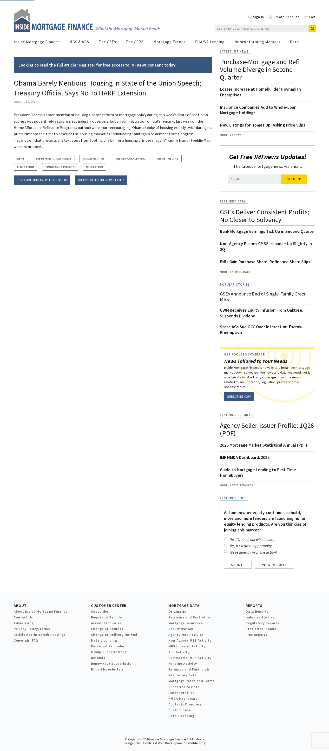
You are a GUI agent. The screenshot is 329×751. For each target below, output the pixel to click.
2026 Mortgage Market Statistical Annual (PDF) (263, 445)
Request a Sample (106, 617)
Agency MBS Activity (185, 634)
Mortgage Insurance (185, 623)
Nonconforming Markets (257, 41)
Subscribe (99, 611)
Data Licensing (104, 640)
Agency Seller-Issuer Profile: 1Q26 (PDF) (267, 429)
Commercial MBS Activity (189, 658)
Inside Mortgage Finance (37, 41)
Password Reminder (108, 646)
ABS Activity (179, 652)
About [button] (20, 605)
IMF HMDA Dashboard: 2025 (245, 457)
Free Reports (256, 634)
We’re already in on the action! (253, 552)
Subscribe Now (239, 396)
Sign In (258, 17)
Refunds (98, 658)
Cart (312, 17)
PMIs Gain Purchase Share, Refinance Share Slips (265, 261)
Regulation (94, 167)
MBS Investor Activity (186, 646)
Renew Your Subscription (112, 663)
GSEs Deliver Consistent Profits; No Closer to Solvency (264, 216)
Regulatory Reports (262, 623)
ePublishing (196, 743)
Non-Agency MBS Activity (189, 640)
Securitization (180, 629)
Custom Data (179, 710)
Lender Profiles (181, 693)
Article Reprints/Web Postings (40, 634)
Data (294, 41)
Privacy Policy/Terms (32, 629)
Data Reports (257, 611)
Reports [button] (254, 605)
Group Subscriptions (109, 652)
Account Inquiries (106, 623)
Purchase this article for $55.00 (42, 180)
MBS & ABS (79, 41)
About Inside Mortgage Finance (40, 611)
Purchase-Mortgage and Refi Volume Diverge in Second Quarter (260, 69)
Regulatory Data (182, 675)
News (21, 158)
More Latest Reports (236, 485)
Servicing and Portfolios (189, 617)
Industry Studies (260, 617)
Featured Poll (232, 498)
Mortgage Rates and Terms (191, 681)
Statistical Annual (262, 629)
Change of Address (107, 629)
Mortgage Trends (169, 41)
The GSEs (107, 41)
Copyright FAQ (26, 640)
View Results (274, 565)
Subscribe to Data (184, 687)
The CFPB (135, 41)
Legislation (25, 167)
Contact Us (23, 617)
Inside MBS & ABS (94, 158)
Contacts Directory (184, 704)
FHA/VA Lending (210, 41)
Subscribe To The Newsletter (101, 180)
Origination (178, 611)
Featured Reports (236, 415)
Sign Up (294, 179)
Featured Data (232, 201)
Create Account (286, 17)
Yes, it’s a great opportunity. (251, 545)
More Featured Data (235, 272)
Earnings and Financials (189, 669)
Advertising (24, 623)
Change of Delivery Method (114, 634)
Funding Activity (182, 663)
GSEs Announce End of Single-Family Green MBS (263, 296)
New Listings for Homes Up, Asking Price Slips (262, 125)
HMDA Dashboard (183, 698)
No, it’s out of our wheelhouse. (253, 539)
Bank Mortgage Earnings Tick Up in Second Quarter (267, 231)
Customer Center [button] (108, 605)
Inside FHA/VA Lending (131, 158)
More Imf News (231, 135)
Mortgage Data (183, 605)
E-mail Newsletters (107, 669)
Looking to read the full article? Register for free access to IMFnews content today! (98, 65)
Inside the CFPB (167, 158)
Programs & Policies (60, 167)
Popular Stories (235, 284)
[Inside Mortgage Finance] (87, 30)
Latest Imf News (234, 51)
